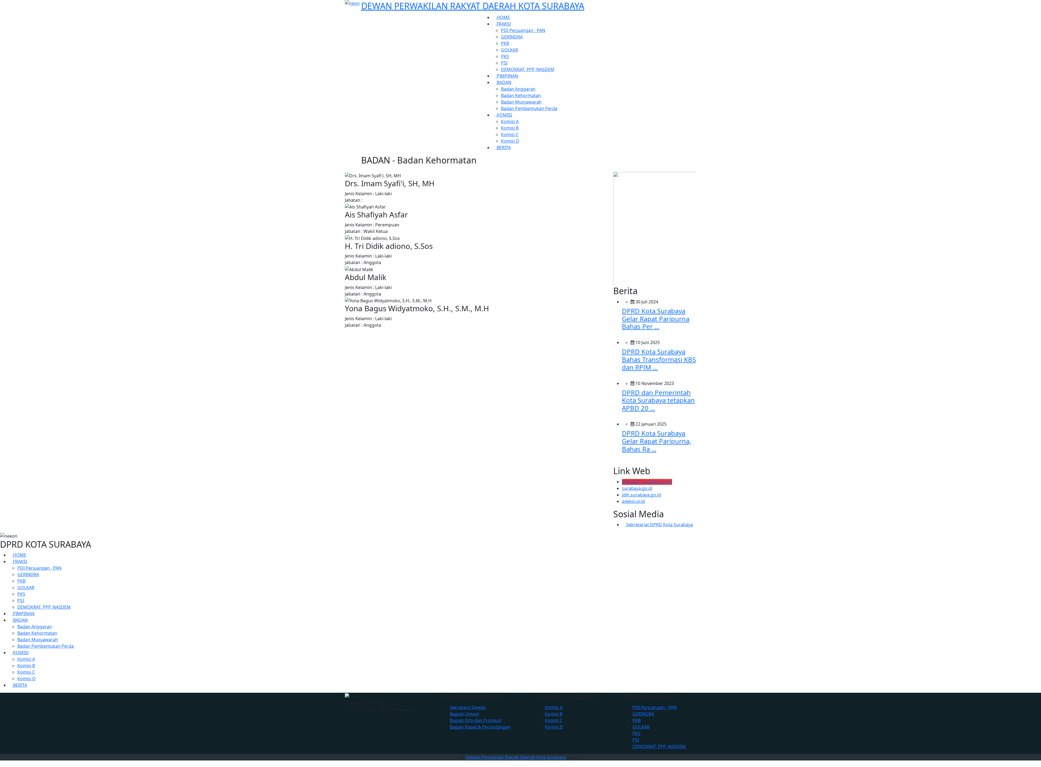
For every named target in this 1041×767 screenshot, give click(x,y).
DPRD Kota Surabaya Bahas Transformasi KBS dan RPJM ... (659, 359)
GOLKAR (509, 50)
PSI (504, 63)
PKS (505, 56)
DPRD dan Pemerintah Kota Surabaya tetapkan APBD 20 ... (658, 400)
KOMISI (504, 115)
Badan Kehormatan (521, 95)
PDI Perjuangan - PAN (523, 30)
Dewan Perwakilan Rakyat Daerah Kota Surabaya (516, 757)
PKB (505, 43)
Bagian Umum (464, 714)
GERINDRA (512, 37)
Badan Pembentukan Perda (529, 108)
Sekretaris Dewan (468, 707)
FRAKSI (503, 24)
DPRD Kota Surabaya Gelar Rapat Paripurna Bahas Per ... (655, 318)
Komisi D (510, 141)
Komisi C (510, 134)
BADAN (503, 82)
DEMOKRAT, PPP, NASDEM (527, 69)
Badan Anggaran (518, 89)
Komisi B (510, 128)
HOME (503, 17)
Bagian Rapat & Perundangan (480, 727)
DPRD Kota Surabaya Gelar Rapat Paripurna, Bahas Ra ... (656, 441)
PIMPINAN (507, 76)
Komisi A (510, 121)
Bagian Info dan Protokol (475, 720)
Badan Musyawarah (521, 102)
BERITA (503, 147)
